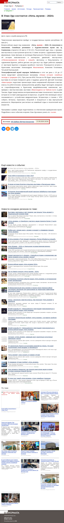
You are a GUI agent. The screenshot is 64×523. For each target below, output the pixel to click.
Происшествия (38, 9)
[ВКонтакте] (4, 129)
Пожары (48, 9)
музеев (39, 45)
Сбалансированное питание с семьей (18, 60)
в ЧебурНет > (8, 11)
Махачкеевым (38, 67)
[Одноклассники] (8, 129)
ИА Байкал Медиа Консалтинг (22, 122)
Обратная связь (8, 517)
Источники (21, 9)
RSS (16, 521)
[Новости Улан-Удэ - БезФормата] (10, 2)
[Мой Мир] (17, 129)
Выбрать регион (8, 519)
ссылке (53, 112)
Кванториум (6, 82)
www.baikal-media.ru (9, 30)
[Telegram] (12, 129)
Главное (7, 9)
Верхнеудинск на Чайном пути (43, 90)
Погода (29, 9)
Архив (14, 9)
